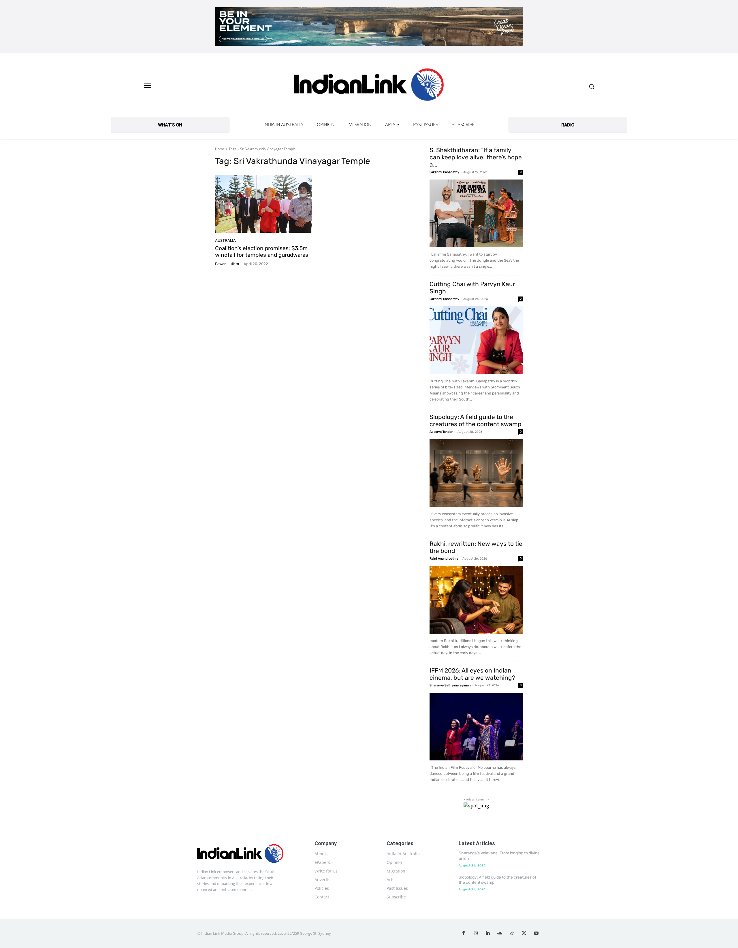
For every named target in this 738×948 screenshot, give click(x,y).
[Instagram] (475, 933)
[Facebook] (463, 933)
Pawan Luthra (227, 264)
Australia (225, 240)
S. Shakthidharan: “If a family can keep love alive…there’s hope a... (476, 157)
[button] (591, 86)
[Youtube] (536, 933)
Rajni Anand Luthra (444, 558)
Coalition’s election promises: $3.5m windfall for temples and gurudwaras (261, 251)
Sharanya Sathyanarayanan (450, 685)
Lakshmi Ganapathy (444, 172)
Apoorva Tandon (441, 432)
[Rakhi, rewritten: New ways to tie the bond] (476, 600)
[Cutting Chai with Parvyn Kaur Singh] (476, 340)
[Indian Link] (368, 86)
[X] (524, 933)
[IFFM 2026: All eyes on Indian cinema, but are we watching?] (476, 726)
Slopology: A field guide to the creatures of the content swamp (476, 420)
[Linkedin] (487, 933)
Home (220, 148)
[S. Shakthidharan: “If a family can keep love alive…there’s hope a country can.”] (476, 213)
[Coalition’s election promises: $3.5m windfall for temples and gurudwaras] (263, 204)
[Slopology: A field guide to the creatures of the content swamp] (476, 473)
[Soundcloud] (499, 933)
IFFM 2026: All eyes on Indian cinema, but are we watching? (472, 674)
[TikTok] (512, 933)
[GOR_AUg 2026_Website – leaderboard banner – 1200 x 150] (369, 26)
